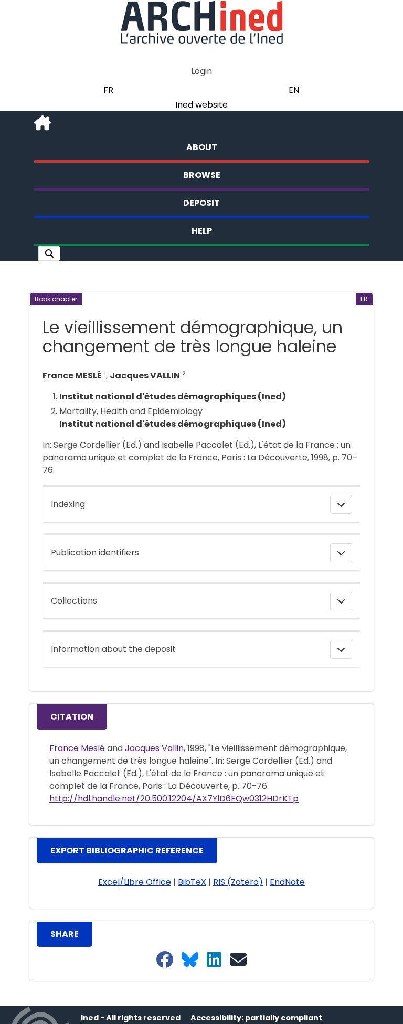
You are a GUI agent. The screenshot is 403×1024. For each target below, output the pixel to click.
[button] (49, 253)
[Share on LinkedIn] (214, 960)
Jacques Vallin (154, 748)
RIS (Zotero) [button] (238, 882)
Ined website (201, 105)
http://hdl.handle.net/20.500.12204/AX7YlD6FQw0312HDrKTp (174, 799)
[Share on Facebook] (164, 960)
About (201, 147)
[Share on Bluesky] (190, 960)
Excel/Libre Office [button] (134, 882)
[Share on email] (238, 960)
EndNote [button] (287, 882)
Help (202, 231)
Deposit (201, 203)
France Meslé (77, 748)
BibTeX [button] (192, 882)
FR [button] (108, 90)
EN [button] (294, 90)
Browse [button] (201, 175)
